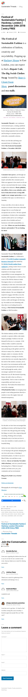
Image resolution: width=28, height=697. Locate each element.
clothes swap (14, 510)
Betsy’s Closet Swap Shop (13, 82)
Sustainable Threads (8, 6)
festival (10, 512)
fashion (6, 512)
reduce (19, 514)
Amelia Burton (11, 551)
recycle (15, 514)
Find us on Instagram (7, 483)
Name (3, 654)
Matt (4, 32)
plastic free (4, 514)
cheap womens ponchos (15, 603)
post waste (10, 514)
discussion (20, 510)
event (2, 512)
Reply (2, 567)
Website (3, 670)
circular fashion (6, 510)
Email (3, 662)
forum (14, 512)
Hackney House (11, 60)
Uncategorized (6, 508)
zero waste (19, 515)
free (17, 512)
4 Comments (23, 32)
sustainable (10, 515)
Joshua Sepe (11, 572)
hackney (21, 512)
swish (15, 515)
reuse (5, 515)
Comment (4, 636)
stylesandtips (11, 589)
